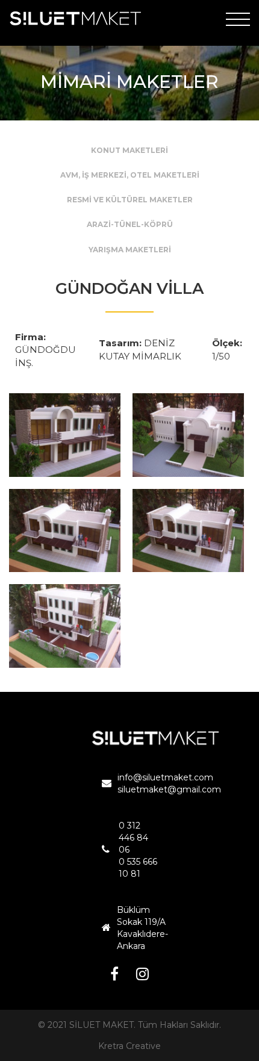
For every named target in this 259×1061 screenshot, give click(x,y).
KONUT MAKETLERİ (129, 150)
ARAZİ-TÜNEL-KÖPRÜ (130, 224)
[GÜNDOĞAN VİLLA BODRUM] (64, 435)
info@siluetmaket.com (165, 777)
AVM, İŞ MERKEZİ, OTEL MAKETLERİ (129, 174)
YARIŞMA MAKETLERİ (130, 249)
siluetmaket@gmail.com (169, 789)
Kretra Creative (129, 1046)
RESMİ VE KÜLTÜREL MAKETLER (130, 199)
